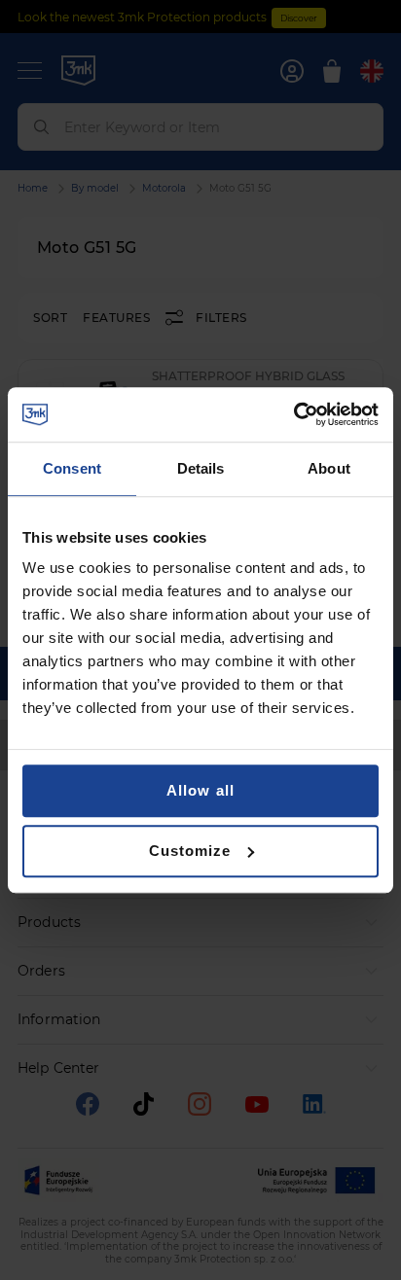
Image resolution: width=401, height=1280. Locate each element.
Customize (190, 850)
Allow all (200, 790)
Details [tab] (201, 468)
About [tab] (329, 468)
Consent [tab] (72, 468)
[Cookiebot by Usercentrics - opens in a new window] (293, 414)
